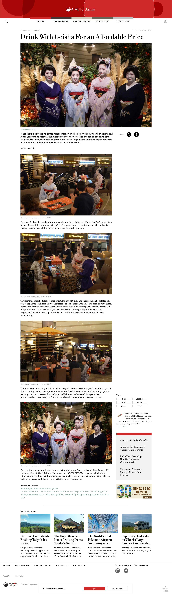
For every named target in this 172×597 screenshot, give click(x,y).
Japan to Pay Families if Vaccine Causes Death (132, 448)
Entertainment (81, 21)
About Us (6, 575)
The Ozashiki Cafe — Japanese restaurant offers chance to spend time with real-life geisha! (64, 491)
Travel (40, 21)
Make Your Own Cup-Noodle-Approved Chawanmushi (131, 459)
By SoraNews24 (27, 148)
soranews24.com (122, 427)
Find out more (117, 588)
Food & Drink (61, 21)
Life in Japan (123, 21)
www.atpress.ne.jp (28, 129)
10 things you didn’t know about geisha (39, 488)
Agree (94, 588)
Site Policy (19, 575)
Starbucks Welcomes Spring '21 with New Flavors (131, 472)
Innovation (102, 21)
